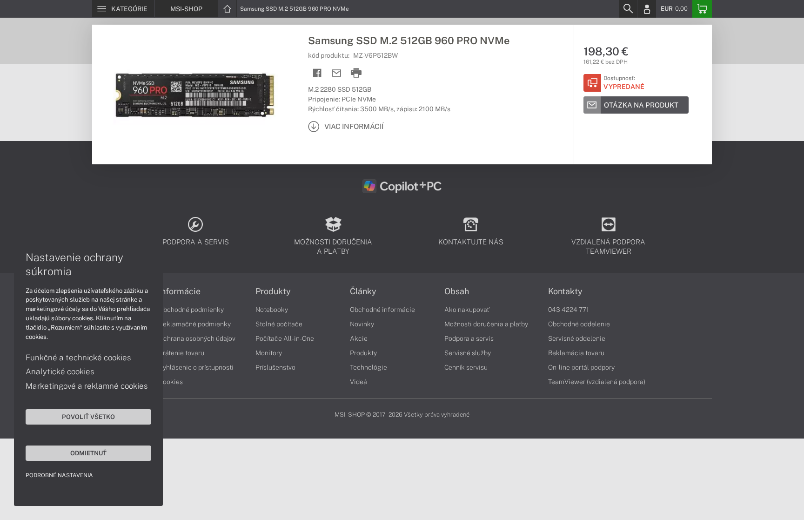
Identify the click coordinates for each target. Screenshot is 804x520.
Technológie (368, 367)
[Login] (646, 9)
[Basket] (702, 9)
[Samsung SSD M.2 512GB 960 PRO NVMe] (195, 94)
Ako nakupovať (466, 309)
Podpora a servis (469, 338)
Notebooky (271, 309)
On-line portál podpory (581, 367)
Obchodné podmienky (191, 309)
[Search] (627, 9)
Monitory (268, 353)
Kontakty (565, 291)
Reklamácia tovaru (576, 353)
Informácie (180, 291)
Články (363, 291)
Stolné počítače (278, 324)
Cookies (171, 381)
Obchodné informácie (382, 309)
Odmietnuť (88, 453)
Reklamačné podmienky (195, 324)
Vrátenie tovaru (181, 353)
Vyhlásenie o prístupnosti (196, 367)
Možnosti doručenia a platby (486, 324)
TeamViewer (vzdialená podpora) (596, 381)
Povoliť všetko (88, 416)
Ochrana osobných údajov (197, 338)
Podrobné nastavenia (59, 475)
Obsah (456, 291)
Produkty (273, 291)
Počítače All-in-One (284, 338)
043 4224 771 (568, 309)
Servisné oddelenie (576, 338)
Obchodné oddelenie (579, 324)
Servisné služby (467, 353)
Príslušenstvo (275, 367)
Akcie (359, 338)
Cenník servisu (466, 367)
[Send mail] (337, 73)
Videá (358, 381)
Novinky (362, 324)
